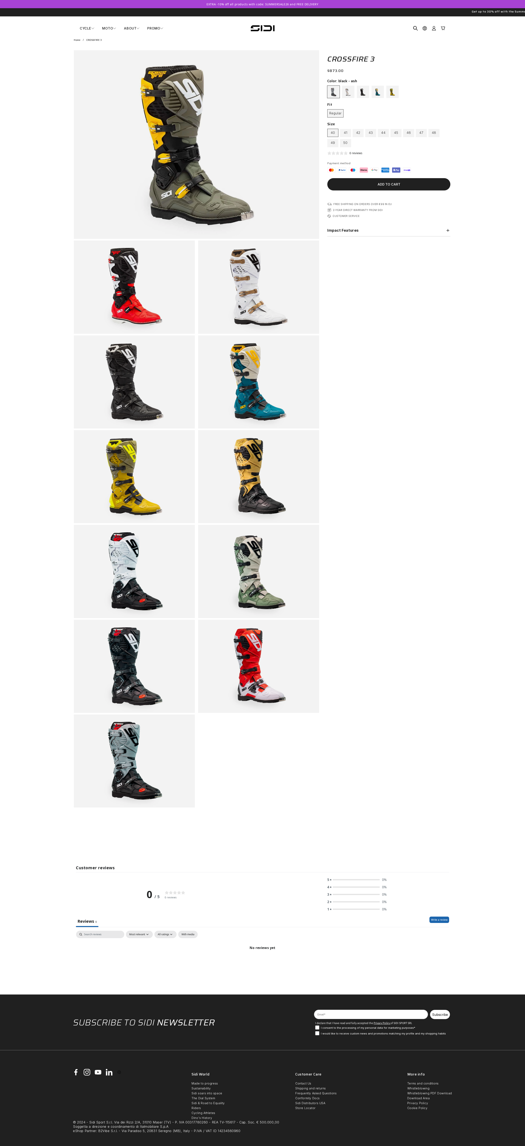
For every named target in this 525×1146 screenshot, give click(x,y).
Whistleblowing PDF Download (429, 1093)
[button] (87, 28)
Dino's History (202, 1118)
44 (383, 133)
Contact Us (303, 1083)
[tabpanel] (262, 962)
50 (345, 143)
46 (408, 133)
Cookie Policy (417, 1108)
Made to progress (205, 1083)
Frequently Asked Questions (316, 1093)
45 (396, 133)
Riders (196, 1108)
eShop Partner (84, 1131)
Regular (335, 113)
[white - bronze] (348, 92)
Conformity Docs (307, 1098)
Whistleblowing (418, 1088)
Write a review (439, 920)
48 (434, 133)
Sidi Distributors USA (310, 1103)
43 (371, 133)
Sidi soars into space (207, 1093)
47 (421, 133)
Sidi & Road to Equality (208, 1103)
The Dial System (203, 1098)
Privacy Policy (417, 1103)
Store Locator (305, 1108)
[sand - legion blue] (378, 92)
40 (333, 133)
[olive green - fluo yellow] (392, 92)
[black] (363, 92)
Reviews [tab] (87, 921)
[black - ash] (333, 92)
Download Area (418, 1098)
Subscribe (440, 1015)
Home (77, 40)
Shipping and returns (310, 1088)
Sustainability (201, 1088)
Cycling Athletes (203, 1113)
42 (358, 133)
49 (333, 143)
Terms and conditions (423, 1083)
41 (345, 133)
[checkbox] (188, 934)
